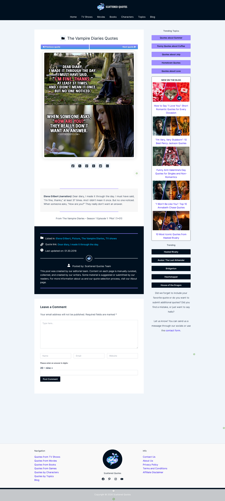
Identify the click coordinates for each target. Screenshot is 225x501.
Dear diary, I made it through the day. (78, 244)
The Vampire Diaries (93, 238)
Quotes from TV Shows (47, 456)
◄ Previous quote (51, 47)
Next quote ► (129, 47)
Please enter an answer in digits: (54, 363)
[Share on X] (80, 166)
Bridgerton (171, 268)
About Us (148, 460)
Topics (141, 16)
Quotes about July (171, 54)
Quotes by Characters (46, 472)
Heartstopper (171, 276)
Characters (127, 16)
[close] (113, 491)
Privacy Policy (150, 464)
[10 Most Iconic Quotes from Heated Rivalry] (171, 220)
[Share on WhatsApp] (107, 166)
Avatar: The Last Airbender (171, 260)
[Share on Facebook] (73, 166)
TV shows (111, 238)
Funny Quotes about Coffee (171, 46)
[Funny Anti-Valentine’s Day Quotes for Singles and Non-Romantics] (171, 156)
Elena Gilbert (63, 238)
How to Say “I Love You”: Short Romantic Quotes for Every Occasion (171, 109)
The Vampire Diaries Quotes (92, 38)
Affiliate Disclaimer (153, 472)
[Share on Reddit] (100, 166)
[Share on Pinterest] (87, 166)
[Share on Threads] (93, 166)
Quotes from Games (45, 468)
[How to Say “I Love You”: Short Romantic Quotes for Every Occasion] (171, 92)
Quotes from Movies (45, 460)
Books (113, 16)
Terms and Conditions (155, 468)
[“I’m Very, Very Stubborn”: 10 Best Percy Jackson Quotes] (171, 126)
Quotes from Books (45, 464)
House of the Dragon (171, 285)
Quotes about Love (171, 71)
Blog (152, 16)
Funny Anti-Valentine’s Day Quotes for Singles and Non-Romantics (171, 173)
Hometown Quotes (171, 62)
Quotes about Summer (171, 37)
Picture (76, 238)
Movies (101, 16)
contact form (173, 330)
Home (73, 16)
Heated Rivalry (171, 251)
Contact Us (149, 456)
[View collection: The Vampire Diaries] (63, 38)
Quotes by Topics (44, 476)
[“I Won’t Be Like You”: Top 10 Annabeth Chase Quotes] (171, 190)
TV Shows (86, 16)
